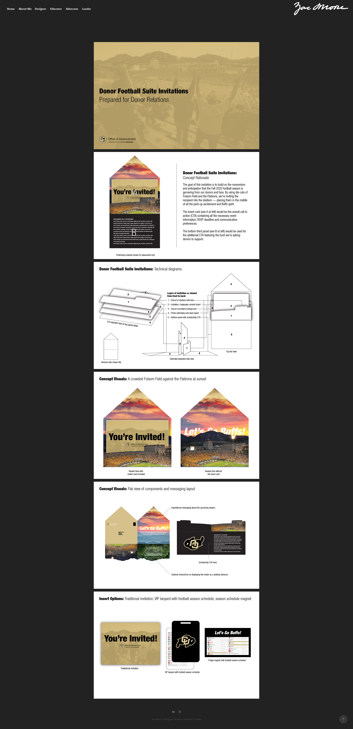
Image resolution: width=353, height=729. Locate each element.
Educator (56, 8)
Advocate (72, 8)
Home (11, 8)
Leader (86, 8)
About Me (25, 8)
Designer (40, 8)
